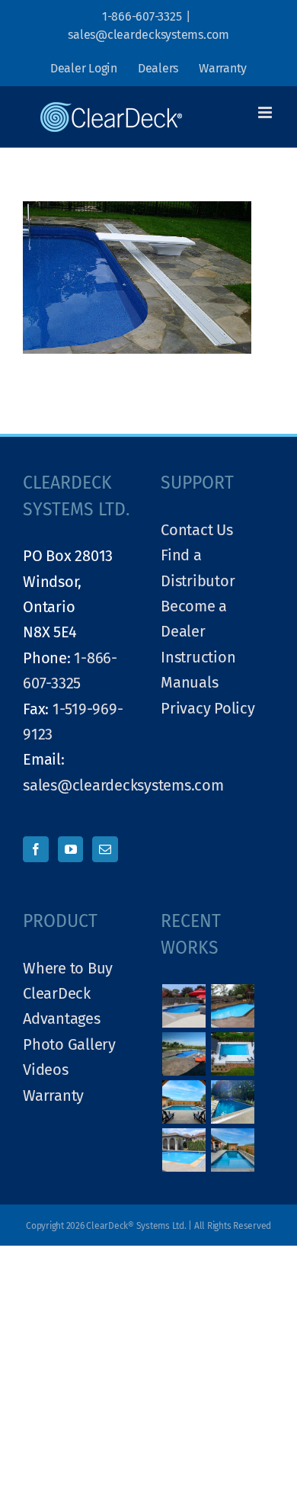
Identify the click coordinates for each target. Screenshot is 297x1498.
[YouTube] (71, 849)
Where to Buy (68, 968)
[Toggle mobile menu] (266, 112)
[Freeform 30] (233, 1006)
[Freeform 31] (183, 1006)
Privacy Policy (208, 708)
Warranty (53, 1095)
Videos (46, 1069)
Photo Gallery (69, 1044)
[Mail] (105, 849)
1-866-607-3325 (142, 16)
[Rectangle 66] (183, 1102)
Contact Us (197, 530)
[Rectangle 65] (233, 1102)
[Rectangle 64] (183, 1150)
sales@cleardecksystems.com (148, 34)
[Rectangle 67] (233, 1054)
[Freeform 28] (183, 1054)
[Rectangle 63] (233, 1150)
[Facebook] (36, 849)
